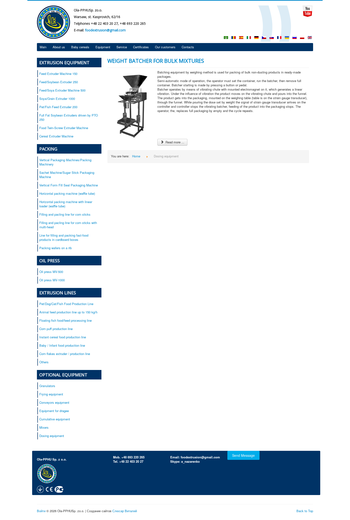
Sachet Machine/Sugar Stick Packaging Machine (66, 174)
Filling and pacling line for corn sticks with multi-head (68, 224)
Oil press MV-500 (51, 271)
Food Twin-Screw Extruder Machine (63, 128)
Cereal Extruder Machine (56, 136)
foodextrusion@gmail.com (105, 30)
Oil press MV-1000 (52, 280)
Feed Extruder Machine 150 (58, 73)
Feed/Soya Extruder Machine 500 (62, 90)
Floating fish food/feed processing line (65, 320)
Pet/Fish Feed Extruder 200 (58, 107)
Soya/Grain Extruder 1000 (57, 98)
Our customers (165, 47)
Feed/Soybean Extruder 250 (58, 82)
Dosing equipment (51, 435)
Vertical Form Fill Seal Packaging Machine (68, 185)
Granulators (47, 386)
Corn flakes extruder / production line (64, 353)
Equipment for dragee (54, 410)
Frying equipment (51, 394)
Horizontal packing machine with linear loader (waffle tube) (65, 203)
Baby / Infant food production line (62, 345)
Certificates (141, 47)
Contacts (188, 47)
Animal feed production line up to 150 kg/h (68, 312)
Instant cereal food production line (62, 337)
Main (43, 47)
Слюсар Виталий (124, 511)
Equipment (102, 47)
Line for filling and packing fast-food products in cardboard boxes (63, 237)
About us (59, 47)
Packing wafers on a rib (55, 248)
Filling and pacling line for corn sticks (64, 214)
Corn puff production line (56, 328)
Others (44, 362)
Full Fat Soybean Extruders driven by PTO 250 (68, 117)
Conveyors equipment (54, 402)
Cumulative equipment (54, 419)
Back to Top (304, 511)
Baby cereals (80, 47)
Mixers (44, 427)
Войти (41, 511)
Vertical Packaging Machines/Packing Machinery (65, 162)
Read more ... (174, 142)
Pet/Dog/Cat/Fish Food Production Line (66, 303)
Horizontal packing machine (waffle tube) (67, 193)
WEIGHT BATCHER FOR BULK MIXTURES (155, 60)
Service (121, 47)
